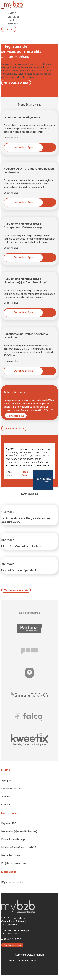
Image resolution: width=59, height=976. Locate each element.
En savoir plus (11, 137)
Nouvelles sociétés (11, 855)
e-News (13, 23)
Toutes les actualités (16, 590)
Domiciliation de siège (13, 839)
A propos (6, 780)
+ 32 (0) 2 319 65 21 (12, 939)
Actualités (6, 796)
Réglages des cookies (12, 882)
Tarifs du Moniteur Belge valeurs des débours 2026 (25, 520)
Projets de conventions (13, 863)
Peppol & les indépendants (19, 570)
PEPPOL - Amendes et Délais (21, 546)
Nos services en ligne (16, 82)
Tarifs (12, 20)
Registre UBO (9, 823)
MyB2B (12, 13)
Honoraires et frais (11, 788)
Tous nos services (14, 428)
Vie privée (9, 960)
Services (14, 17)
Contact (9, 29)
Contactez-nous (15, 415)
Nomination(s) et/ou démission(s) (19, 831)
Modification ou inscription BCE (18, 847)
